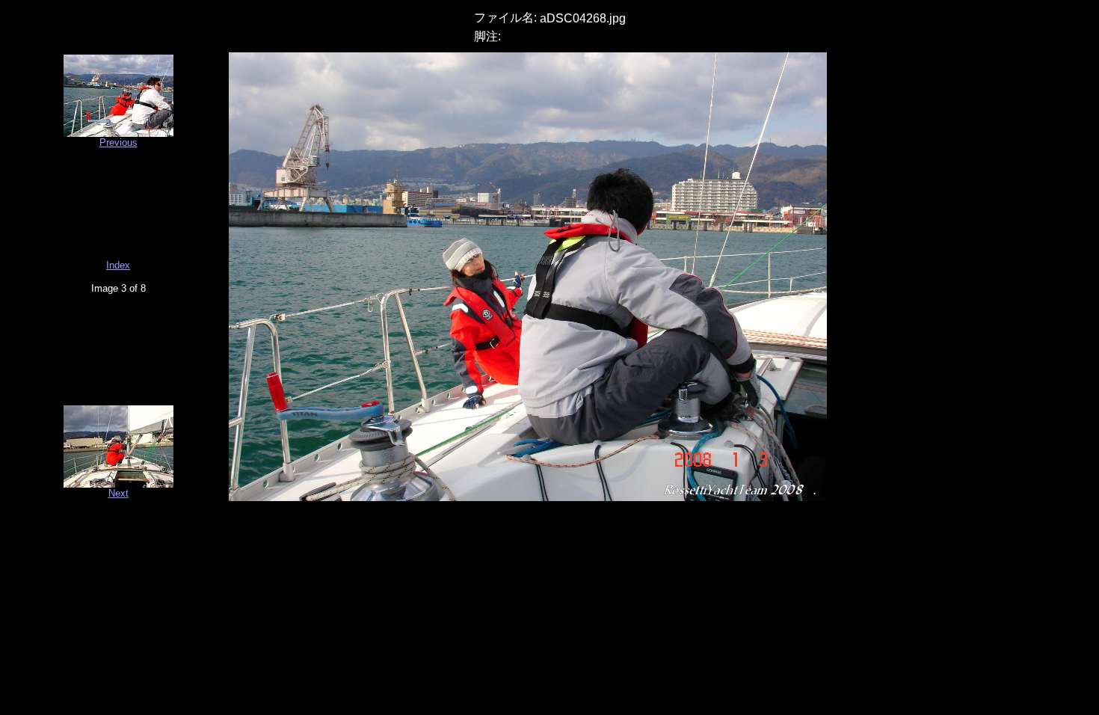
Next (118, 493)
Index (118, 265)
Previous (118, 142)
